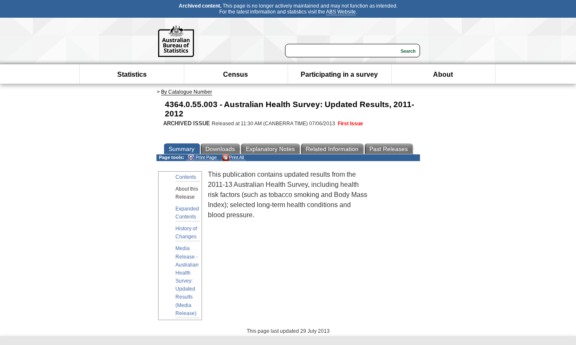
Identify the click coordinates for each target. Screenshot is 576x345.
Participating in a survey (339, 74)
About (443, 74)
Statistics (132, 74)
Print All (236, 157)
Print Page (205, 157)
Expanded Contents (187, 213)
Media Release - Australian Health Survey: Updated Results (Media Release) (187, 280)
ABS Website (341, 12)
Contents (185, 177)
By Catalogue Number (186, 92)
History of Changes (186, 233)
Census (235, 74)
